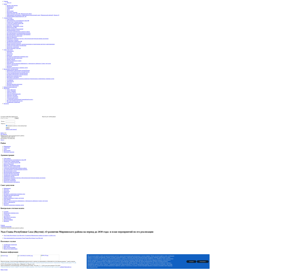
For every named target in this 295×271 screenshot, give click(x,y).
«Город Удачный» (11, 91)
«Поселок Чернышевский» (14, 94)
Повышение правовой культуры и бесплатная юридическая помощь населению (27, 38)
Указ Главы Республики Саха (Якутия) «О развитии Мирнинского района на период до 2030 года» (30, 235)
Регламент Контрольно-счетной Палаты (17, 74)
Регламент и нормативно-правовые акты (17, 56)
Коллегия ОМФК (8, 219)
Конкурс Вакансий (12, 37)
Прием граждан (11, 59)
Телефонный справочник (13, 102)
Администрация (8, 18)
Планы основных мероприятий (15, 29)
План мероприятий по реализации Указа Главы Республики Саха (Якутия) (23, 238)
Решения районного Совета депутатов (14, 198)
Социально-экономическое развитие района (18, 31)
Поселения (6, 88)
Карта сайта (7, 246)
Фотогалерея (10, 11)
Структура (6, 214)
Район (5, 4)
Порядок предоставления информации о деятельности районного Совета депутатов (29, 63)
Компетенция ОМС (12, 27)
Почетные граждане (12, 12)
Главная (6, 1)
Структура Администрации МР (15, 23)
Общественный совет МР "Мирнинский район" (19, 13)
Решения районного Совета (14, 60)
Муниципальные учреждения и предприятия (18, 34)
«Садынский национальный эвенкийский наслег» (20, 99)
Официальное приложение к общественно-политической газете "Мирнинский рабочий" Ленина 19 (33, 15)
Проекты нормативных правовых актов (17, 67)
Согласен (191, 261)
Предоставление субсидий (14, 48)
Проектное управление (13, 47)
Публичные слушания (12, 40)
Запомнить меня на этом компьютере (17, 125)
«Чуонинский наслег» (12, 98)
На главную (4, 134)
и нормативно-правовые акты (17, 194)
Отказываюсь (203, 261)
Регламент (6, 194)
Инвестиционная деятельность (12, 182)
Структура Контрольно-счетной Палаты (17, 73)
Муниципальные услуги (13, 30)
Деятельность (10, 81)
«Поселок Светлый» (12, 95)
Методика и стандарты (13, 77)
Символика (10, 8)
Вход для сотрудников (9, 247)
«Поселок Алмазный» (12, 96)
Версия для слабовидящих (10, 248)
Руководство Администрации (14, 22)
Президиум (10, 53)
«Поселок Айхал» (11, 92)
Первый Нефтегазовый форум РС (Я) (16, 16)
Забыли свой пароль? (11, 129)
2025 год (9, 2)
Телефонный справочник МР (14, 41)
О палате (6, 211)
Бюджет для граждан (12, 5)
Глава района (10, 19)
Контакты (9, 66)
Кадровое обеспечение (13, 85)
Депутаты (9, 52)
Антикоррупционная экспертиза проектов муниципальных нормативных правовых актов (30, 78)
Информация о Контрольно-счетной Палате (18, 70)
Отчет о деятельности (12, 65)
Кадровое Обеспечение (13, 24)
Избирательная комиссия (10, 87)
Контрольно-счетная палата (11, 69)
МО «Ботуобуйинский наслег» (15, 100)
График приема (8, 196)
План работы (10, 62)
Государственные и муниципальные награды (18, 33)
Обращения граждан (9, 176)
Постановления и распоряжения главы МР (18, 20)
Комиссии (9, 55)
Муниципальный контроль (14, 42)
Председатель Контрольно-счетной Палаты (18, 71)
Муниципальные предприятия (12, 172)
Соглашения (10, 80)
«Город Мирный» (11, 89)
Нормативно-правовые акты (14, 76)
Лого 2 (2, 139)
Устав (8, 9)
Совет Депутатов (8, 49)
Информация (10, 6)
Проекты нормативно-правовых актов (14, 205)
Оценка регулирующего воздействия (16, 45)
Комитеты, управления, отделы (15, 26)
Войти (2, 133)
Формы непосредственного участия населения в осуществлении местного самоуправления (31, 44)
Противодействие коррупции (14, 35)
